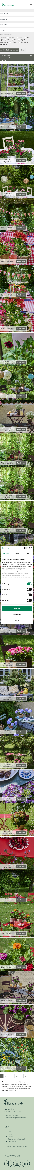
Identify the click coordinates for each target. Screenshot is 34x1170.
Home (10, 1132)
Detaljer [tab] (17, 553)
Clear (23, 50)
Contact (10, 1136)
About (10, 1134)
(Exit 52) (18, 1111)
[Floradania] (8, 4)
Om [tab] (28, 553)
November (24, 42)
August (22, 40)
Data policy (12, 1141)
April (1, 40)
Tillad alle (17, 608)
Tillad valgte (17, 614)
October (14, 42)
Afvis (17, 620)
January (3, 37)
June (8, 40)
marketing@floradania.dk (17, 1118)
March (21, 37)
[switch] (29, 589)
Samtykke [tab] (6, 553)
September (4, 42)
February (12, 37)
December (3, 44)
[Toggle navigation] (30, 4)
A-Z (31, 55)
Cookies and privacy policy (17, 1139)
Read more (21, 93)
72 (17, 1076)
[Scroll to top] (30, 1166)
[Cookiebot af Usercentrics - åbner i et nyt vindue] (24, 548)
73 (21, 1076)
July (15, 40)
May (28, 37)
